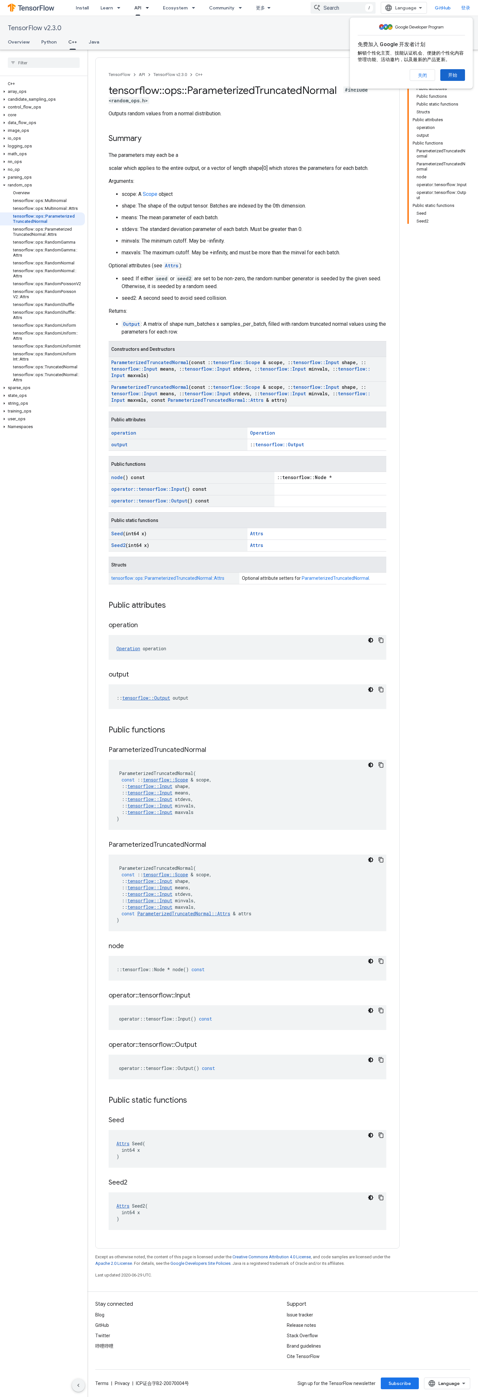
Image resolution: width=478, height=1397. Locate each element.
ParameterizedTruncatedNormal (150, 362)
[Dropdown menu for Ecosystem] (195, 8)
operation (123, 433)
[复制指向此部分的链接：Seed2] (133, 1183)
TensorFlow (119, 74)
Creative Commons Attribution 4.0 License (271, 1256)
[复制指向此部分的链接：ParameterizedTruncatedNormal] (212, 750)
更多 (260, 8)
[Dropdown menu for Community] (242, 8)
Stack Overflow (302, 1335)
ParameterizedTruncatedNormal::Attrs (215, 400)
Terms (102, 1383)
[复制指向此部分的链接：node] (130, 946)
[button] (42, 91)
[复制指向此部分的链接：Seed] (130, 1120)
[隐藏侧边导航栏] (78, 1385)
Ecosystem (175, 8)
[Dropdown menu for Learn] (120, 8)
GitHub (443, 8)
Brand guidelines (304, 1346)
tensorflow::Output (279, 444)
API (137, 8)
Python (49, 42)
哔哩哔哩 (104, 1346)
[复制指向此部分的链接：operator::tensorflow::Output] (203, 1045)
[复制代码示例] (381, 640)
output (119, 444)
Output (131, 324)
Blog (99, 1314)
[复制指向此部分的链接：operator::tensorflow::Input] (196, 996)
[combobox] (343, 8)
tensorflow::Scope (236, 362)
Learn (106, 8)
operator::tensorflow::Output (149, 501)
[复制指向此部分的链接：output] (135, 675)
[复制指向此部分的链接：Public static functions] (193, 1101)
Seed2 (118, 545)
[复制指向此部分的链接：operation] (144, 625)
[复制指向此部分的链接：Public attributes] (172, 606)
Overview (19, 42)
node (117, 477)
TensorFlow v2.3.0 (34, 28)
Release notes (301, 1325)
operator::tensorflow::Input (148, 489)
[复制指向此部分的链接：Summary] (147, 139)
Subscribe (400, 1383)
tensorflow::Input (316, 362)
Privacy (122, 1383)
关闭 (422, 75)
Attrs (171, 265)
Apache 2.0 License (113, 1263)
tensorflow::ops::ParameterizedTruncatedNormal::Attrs (167, 578)
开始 (452, 75)
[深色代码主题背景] (370, 640)
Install (82, 8)
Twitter (102, 1335)
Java (94, 42)
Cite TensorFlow (303, 1356)
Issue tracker (300, 1314)
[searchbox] (44, 62)
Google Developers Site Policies (200, 1263)
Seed (117, 533)
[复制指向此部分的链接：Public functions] (171, 730)
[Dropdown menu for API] (149, 8)
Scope (150, 194)
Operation (262, 433)
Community (221, 8)
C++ (72, 42)
